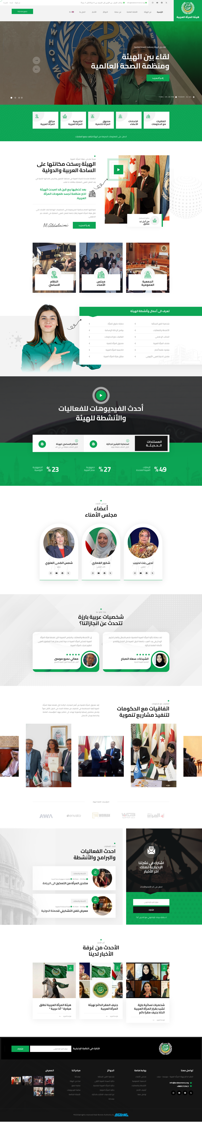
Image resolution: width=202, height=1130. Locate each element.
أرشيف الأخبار (141, 1090)
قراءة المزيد (161, 1020)
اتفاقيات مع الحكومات (159, 122)
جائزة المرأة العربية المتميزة (103, 1085)
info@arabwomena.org (179, 1082)
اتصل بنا (82, 12)
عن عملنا (117, 12)
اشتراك (20, 1049)
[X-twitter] (166, 3)
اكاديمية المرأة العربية (75, 122)
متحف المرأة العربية (161, 343)
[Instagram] (152, 3)
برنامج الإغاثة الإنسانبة (114, 330)
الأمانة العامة (132, 12)
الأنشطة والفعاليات (161, 330)
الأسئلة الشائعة (75, 1094)
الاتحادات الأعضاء (133, 122)
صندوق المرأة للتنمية (102, 122)
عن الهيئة (148, 12)
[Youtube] (157, 3)
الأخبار (94, 12)
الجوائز (105, 12)
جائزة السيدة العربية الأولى (104, 1081)
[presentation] (36, 60)
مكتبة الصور (76, 1085)
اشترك (151, 910)
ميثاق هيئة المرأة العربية (114, 356)
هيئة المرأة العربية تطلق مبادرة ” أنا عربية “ (55, 1006)
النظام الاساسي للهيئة (67, 444)
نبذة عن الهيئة (75, 1081)
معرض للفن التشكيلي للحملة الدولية (64, 910)
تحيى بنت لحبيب (143, 562)
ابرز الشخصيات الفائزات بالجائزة (103, 1094)
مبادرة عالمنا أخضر (162, 350)
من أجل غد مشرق (144, 223)
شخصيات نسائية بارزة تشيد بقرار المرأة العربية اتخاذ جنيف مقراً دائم (149, 1008)
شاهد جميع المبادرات (84, 136)
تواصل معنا (141, 1094)
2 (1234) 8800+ (183, 1086)
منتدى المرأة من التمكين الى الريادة (65, 883)
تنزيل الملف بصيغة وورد (120, 447)
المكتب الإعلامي (162, 337)
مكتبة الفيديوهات (74, 1090)
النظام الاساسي (54, 283)
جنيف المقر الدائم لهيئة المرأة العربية (103, 1006)
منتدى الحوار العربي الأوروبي (157, 356)
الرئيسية (160, 12)
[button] (22, 98)
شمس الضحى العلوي (59, 562)
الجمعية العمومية (147, 283)
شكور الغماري (101, 562)
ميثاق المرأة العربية (47, 122)
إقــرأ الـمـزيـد (158, 78)
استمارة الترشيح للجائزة (117, 444)
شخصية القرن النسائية (160, 324)
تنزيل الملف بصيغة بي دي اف (66, 447)
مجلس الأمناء (101, 283)
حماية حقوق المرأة (116, 324)
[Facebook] (162, 3)
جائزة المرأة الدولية (107, 1090)
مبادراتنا (111, 1099)
